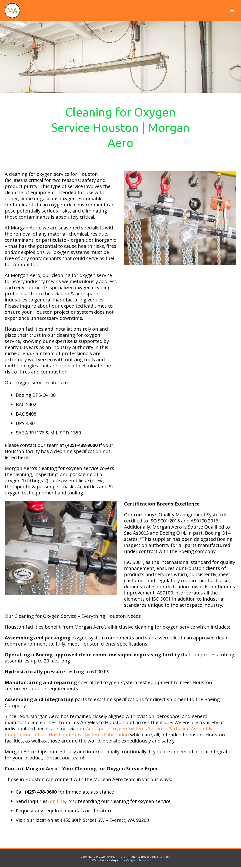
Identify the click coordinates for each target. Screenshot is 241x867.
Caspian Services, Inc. (142, 860)
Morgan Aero (116, 856)
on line (57, 801)
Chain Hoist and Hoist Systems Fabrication (82, 734)
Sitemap (163, 856)
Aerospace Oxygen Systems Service (125, 728)
